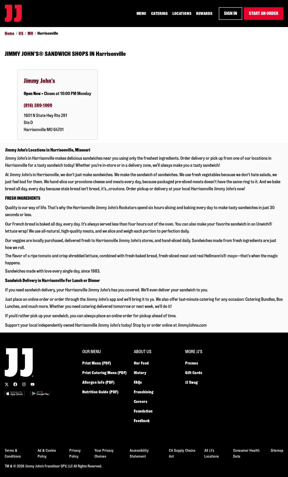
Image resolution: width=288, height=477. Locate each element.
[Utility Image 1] (14, 393)
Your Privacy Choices (104, 453)
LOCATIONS (181, 13)
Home (9, 33)
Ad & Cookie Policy (47, 453)
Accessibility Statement (139, 453)
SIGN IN (230, 13)
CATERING (159, 13)
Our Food (141, 363)
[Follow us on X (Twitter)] (7, 384)
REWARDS (204, 13)
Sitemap (277, 450)
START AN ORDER (263, 13)
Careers (141, 401)
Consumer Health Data (246, 453)
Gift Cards (193, 373)
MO (30, 33)
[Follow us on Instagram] (24, 384)
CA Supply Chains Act (182, 453)
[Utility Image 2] (40, 393)
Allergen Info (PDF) (98, 382)
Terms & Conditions (13, 453)
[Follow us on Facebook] (15, 384)
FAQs (138, 382)
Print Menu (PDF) (96, 363)
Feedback (142, 421)
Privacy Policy (75, 453)
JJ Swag (191, 382)
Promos (191, 363)
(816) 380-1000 (38, 105)
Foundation (143, 411)
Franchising (144, 392)
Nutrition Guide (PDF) (100, 392)
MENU (141, 13)
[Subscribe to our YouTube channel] (32, 384)
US (21, 33)
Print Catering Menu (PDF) (104, 373)
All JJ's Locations (211, 453)
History (140, 373)
